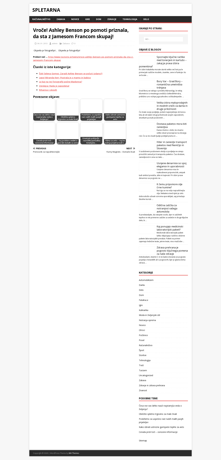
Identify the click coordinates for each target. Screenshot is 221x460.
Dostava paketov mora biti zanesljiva (172, 125)
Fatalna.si (143, 300)
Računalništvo (41, 19)
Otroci (142, 330)
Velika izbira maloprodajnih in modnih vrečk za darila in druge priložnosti (172, 106)
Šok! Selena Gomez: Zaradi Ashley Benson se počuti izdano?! (70, 73)
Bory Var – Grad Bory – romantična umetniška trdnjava (170, 84)
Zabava (61, 19)
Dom (98, 19)
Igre (87, 19)
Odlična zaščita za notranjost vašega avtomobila (167, 208)
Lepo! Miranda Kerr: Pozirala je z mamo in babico (65, 77)
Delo (146, 19)
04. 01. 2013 (42, 43)
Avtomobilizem (146, 280)
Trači (141, 365)
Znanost (143, 390)
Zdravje (111, 19)
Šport (141, 350)
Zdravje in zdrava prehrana (152, 385)
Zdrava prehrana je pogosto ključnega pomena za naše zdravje (172, 250)
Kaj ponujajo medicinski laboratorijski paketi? (170, 228)
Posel (141, 340)
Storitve (142, 355)
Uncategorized (146, 375)
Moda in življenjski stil (149, 315)
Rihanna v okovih (48, 90)
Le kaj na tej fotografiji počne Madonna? (60, 81)
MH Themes (74, 453)
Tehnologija (130, 19)
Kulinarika (143, 310)
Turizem (143, 370)
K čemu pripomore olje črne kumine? (169, 186)
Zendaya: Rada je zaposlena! (54, 85)
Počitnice (143, 335)
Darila (142, 285)
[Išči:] (163, 39)
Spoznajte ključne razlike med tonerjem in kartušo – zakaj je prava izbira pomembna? (163, 61)
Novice (75, 19)
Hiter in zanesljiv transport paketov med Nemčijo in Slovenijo (172, 145)
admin (55, 43)
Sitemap (143, 440)
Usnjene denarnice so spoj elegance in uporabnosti (171, 165)
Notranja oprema (147, 320)
